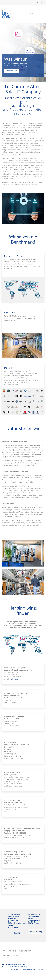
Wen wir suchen (11, 955)
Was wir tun (25, 950)
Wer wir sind (9, 950)
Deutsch (28, 13)
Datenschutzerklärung (28, 969)
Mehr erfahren (11, 71)
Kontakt (40, 2)
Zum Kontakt (15, 933)
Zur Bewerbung (35, 931)
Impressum (14, 969)
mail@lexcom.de (15, 679)
